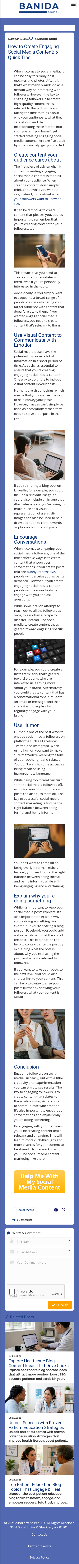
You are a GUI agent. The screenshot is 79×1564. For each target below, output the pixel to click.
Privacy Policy (39, 1557)
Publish (61, 1305)
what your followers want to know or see (37, 199)
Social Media (25, 1210)
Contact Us (39, 1534)
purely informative (41, 571)
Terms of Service (39, 1546)
